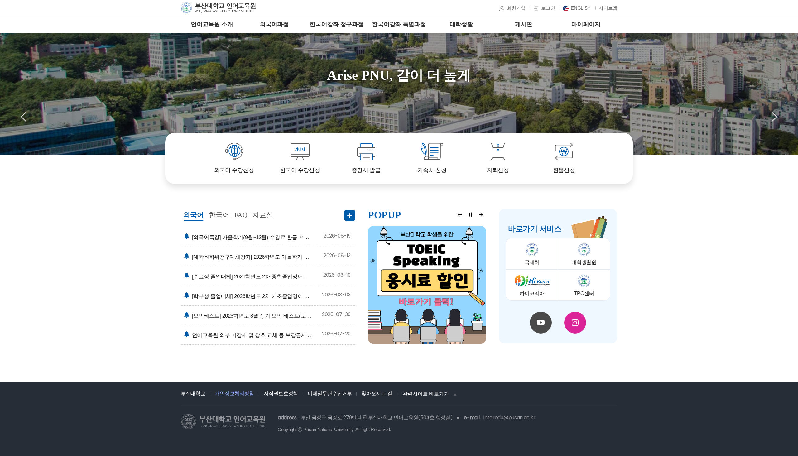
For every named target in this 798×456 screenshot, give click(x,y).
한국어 (219, 215)
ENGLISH (581, 8)
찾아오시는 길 (376, 393)
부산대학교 (193, 393)
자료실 (262, 215)
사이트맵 (608, 8)
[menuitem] (212, 24)
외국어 (193, 215)
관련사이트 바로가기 (426, 393)
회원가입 (516, 8)
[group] (399, 94)
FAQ (241, 215)
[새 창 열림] (427, 285)
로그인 (548, 8)
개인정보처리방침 (234, 393)
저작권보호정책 (281, 393)
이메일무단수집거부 (330, 393)
